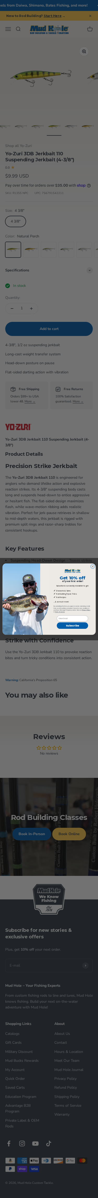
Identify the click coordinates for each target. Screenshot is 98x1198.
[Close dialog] (92, 566)
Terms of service (60, 611)
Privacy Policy (86, 610)
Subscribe (72, 625)
